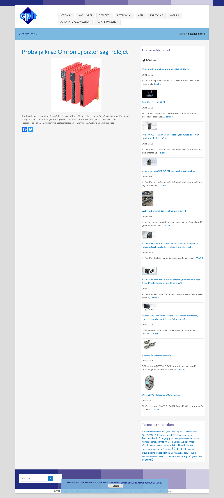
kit (182, 442)
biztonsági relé (165, 432)
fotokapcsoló (185, 435)
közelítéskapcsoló (151, 445)
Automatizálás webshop (75, 21)
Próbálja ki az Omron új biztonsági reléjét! (76, 51)
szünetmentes (173, 456)
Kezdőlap (66, 15)
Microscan (188, 445)
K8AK (174, 442)
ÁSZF (140, 15)
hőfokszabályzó (193, 438)
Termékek (104, 15)
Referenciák (124, 15)
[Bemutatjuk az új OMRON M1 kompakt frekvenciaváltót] (149, 160)
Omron (179, 448)
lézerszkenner (166, 445)
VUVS (199, 456)
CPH (182, 33)
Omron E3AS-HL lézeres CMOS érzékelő (161, 394)
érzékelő (147, 459)
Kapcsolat (156, 15)
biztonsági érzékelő (179, 432)
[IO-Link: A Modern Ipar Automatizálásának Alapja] (149, 58)
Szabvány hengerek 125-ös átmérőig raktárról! (164, 210)
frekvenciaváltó (151, 438)
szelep (155, 456)
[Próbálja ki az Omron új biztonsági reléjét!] (76, 59)
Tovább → (158, 84)
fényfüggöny (167, 438)
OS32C (189, 449)
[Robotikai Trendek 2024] (149, 91)
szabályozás (147, 456)
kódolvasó (188, 441)
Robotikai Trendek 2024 (153, 102)
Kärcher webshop (107, 21)
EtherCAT (146, 435)
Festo (174, 435)
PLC (194, 449)
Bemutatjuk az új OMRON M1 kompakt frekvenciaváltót (168, 171)
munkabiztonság (163, 449)
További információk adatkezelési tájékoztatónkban (141, 482)
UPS (195, 456)
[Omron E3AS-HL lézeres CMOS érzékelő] (149, 376)
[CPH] (28, 8)
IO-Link (168, 442)
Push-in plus (163, 452)
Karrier (174, 15)
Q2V (173, 453)
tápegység (186, 456)
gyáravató (182, 439)
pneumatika (148, 452)
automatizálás (153, 431)
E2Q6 (197, 432)
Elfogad (116, 485)
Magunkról (85, 15)
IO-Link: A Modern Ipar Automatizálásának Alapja (165, 69)
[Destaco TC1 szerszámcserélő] (149, 341)
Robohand (180, 453)
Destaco (191, 431)
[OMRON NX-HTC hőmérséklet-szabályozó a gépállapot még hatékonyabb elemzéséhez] (149, 124)
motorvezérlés (148, 449)
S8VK (187, 453)
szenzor (163, 456)
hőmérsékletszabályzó (153, 441)
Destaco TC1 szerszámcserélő (156, 355)
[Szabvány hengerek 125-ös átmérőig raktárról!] (147, 192)
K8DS (178, 442)
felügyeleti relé (164, 435)
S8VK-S (193, 453)
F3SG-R (154, 435)
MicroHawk (178, 445)
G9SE (176, 439)
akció (144, 431)
